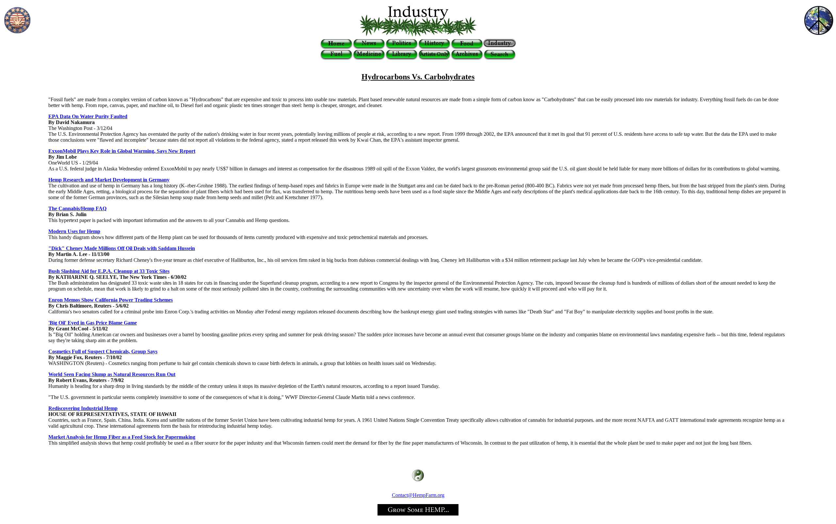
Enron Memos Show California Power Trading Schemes (110, 300)
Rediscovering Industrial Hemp (83, 408)
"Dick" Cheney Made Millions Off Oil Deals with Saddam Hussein (121, 248)
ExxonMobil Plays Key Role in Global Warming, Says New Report (121, 151)
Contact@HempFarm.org (418, 495)
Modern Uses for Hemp (74, 231)
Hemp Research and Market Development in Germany (108, 180)
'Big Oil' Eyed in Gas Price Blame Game (92, 323)
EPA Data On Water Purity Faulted (87, 116)
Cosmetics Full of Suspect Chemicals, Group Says (102, 351)
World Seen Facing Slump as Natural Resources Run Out (111, 374)
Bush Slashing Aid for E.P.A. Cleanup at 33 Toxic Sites (108, 271)
